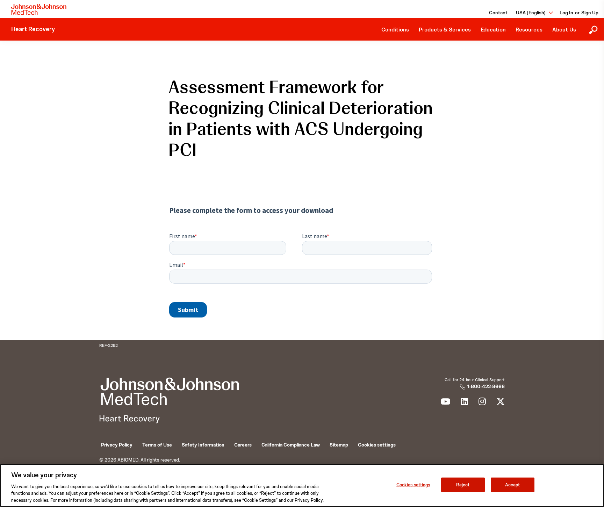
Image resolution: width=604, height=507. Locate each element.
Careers (243, 445)
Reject (463, 485)
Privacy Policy (116, 445)
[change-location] (548, 12)
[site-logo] (38, 9)
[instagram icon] (482, 403)
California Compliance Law (290, 445)
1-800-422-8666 (486, 386)
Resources (529, 29)
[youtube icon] (445, 403)
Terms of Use (157, 445)
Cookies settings (413, 485)
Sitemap (339, 445)
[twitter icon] (500, 403)
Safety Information (203, 445)
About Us (564, 29)
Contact (498, 12)
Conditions (395, 29)
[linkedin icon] (464, 403)
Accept (512, 485)
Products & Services (445, 29)
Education (493, 29)
